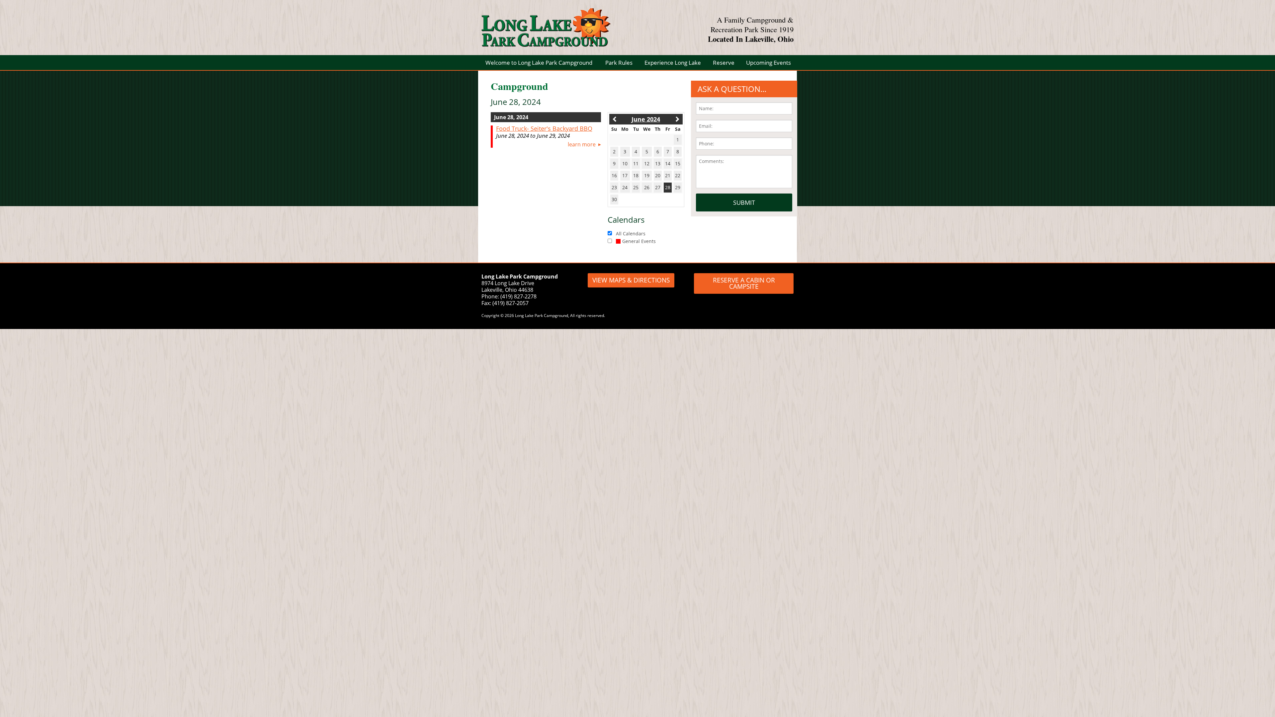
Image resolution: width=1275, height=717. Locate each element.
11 (635, 163)
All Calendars (630, 233)
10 (625, 163)
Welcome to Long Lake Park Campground (538, 62)
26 (646, 187)
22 (677, 175)
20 (657, 175)
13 (657, 163)
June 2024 (646, 119)
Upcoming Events (768, 62)
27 (657, 187)
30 (614, 199)
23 (614, 187)
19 (646, 175)
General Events (639, 241)
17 (625, 175)
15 (677, 163)
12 (646, 163)
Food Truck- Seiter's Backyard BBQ (544, 128)
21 (667, 175)
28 (667, 187)
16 (614, 175)
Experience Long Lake (672, 62)
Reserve (723, 62)
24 (625, 187)
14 (667, 163)
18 (635, 175)
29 (677, 187)
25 (635, 187)
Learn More (582, 144)
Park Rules (619, 62)
